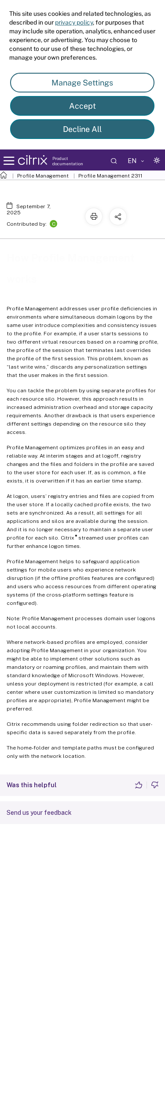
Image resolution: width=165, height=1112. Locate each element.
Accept (82, 105)
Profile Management (43, 176)
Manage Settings (82, 82)
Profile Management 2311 (110, 176)
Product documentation (67, 161)
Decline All (82, 129)
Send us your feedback (39, 812)
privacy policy (74, 22)
